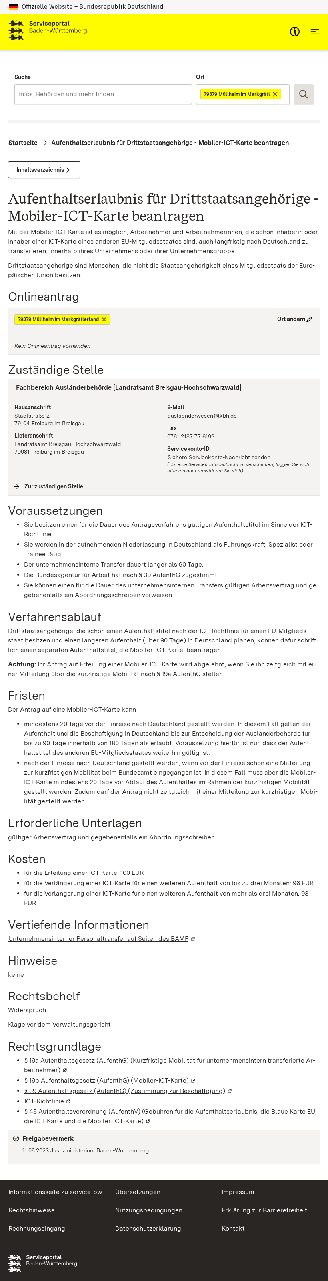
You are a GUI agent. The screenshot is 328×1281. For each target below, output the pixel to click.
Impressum (238, 1192)
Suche (22, 77)
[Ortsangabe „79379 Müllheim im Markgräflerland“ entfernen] (275, 94)
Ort (200, 77)
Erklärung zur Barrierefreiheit (264, 1210)
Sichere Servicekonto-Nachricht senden (219, 457)
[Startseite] (47, 31)
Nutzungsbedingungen (148, 1210)
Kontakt (233, 1228)
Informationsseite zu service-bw (55, 1192)
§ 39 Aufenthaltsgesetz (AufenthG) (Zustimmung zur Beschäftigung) (128, 1091)
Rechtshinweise (31, 1210)
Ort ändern (291, 319)
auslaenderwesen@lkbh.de (202, 415)
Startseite (23, 143)
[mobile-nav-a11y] (295, 31)
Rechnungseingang (36, 1228)
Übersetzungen (137, 1192)
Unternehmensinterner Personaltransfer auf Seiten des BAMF (102, 938)
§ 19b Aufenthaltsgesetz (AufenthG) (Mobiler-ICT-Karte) (110, 1080)
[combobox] (103, 94)
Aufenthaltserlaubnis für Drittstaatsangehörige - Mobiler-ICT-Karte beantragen (170, 143)
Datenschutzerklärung (148, 1228)
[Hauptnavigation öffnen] (315, 31)
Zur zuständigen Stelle (54, 486)
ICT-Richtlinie (48, 1101)
